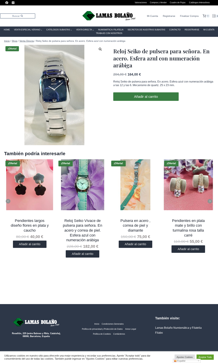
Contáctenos (119, 334)
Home (7, 30)
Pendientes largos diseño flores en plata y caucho (30, 225)
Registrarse (169, 16)
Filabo (159, 332)
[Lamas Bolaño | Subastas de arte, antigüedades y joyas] (109, 16)
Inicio (96, 324)
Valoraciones (141, 2)
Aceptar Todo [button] (205, 357)
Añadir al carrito (146, 96)
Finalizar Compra (189, 16)
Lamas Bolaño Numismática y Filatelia (178, 327)
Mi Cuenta (152, 16)
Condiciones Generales (113, 324)
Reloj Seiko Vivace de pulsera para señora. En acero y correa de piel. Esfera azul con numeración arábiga (82, 230)
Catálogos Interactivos (199, 2)
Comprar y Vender (158, 2)
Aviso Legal (130, 329)
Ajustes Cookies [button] (185, 357)
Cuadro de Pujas (177, 2)
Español (181, 361)
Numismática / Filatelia (110, 30)
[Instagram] (13, 2)
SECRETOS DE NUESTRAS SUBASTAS (146, 30)
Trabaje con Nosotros (109, 33)
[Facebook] (7, 2)
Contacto (175, 30)
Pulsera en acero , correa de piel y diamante (135, 225)
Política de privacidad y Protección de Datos (102, 329)
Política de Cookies (102, 334)
